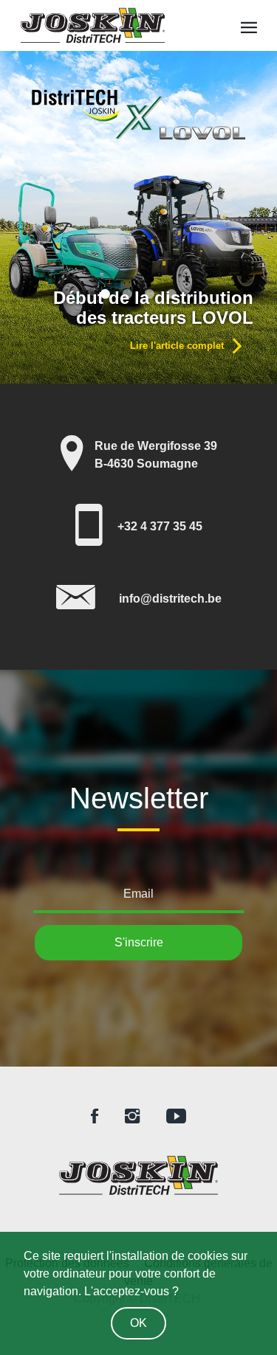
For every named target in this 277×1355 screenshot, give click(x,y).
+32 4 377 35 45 (159, 526)
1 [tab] (105, 293)
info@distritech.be (170, 598)
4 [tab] (172, 293)
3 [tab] (150, 293)
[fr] (138, 1175)
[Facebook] (94, 1117)
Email (138, 893)
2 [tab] (127, 293)
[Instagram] (132, 1117)
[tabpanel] (138, 217)
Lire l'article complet (178, 345)
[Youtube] (176, 1117)
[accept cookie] (138, 1320)
